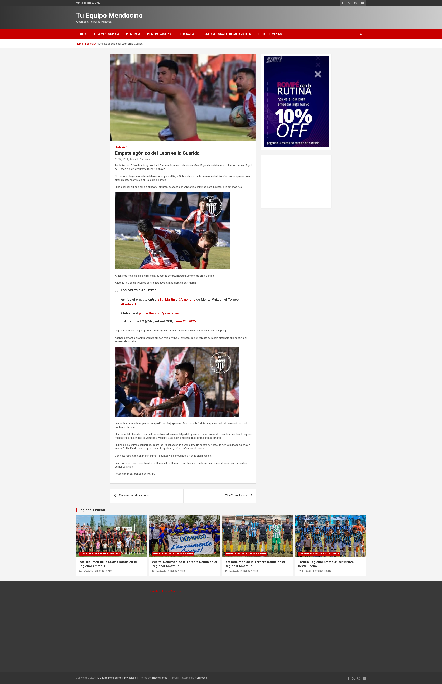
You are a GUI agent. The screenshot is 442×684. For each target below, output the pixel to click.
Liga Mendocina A (106, 34)
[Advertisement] (296, 181)
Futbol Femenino (270, 34)
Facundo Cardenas (140, 159)
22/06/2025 (121, 159)
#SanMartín (166, 299)
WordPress (200, 677)
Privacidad (130, 677)
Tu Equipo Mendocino (109, 15)
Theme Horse (159, 677)
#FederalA (129, 304)
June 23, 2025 (185, 321)
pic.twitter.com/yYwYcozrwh (160, 313)
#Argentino (186, 299)
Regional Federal (91, 510)
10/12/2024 (231, 570)
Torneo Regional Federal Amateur (226, 34)
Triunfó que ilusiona (236, 495)
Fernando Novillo (103, 570)
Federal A (187, 34)
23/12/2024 (85, 570)
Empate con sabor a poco (134, 495)
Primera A (133, 34)
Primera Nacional (160, 34)
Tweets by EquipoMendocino (166, 591)
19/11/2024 (304, 570)
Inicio (83, 34)
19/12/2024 (158, 570)
